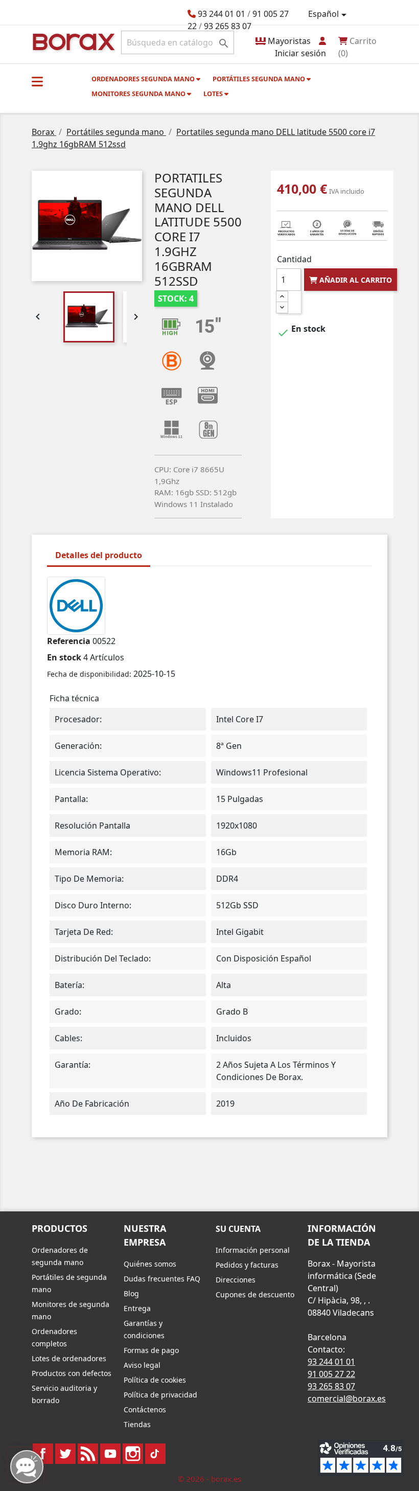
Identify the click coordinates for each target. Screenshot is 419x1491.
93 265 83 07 (227, 26)
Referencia (68, 641)
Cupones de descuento (255, 1294)
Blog (131, 1293)
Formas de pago (151, 1350)
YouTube (110, 1453)
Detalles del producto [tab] (98, 555)
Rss (88, 1453)
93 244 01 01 (221, 13)
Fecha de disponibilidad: (89, 674)
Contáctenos (145, 1409)
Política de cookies (155, 1380)
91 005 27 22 (331, 1374)
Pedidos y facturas (247, 1265)
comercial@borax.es (347, 1398)
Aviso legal (142, 1365)
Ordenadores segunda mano (143, 78)
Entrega (137, 1308)
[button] (37, 81)
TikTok (155, 1453)
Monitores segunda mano (139, 93)
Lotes (213, 93)
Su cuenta (238, 1228)
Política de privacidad (160, 1395)
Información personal (253, 1250)
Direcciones (235, 1279)
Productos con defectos (71, 1373)
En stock (64, 657)
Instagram (133, 1453)
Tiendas (137, 1424)
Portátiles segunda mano (260, 78)
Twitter (65, 1453)
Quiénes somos (150, 1264)
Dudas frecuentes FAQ (162, 1278)
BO (72, 41)
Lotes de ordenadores (69, 1358)
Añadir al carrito (354, 280)
